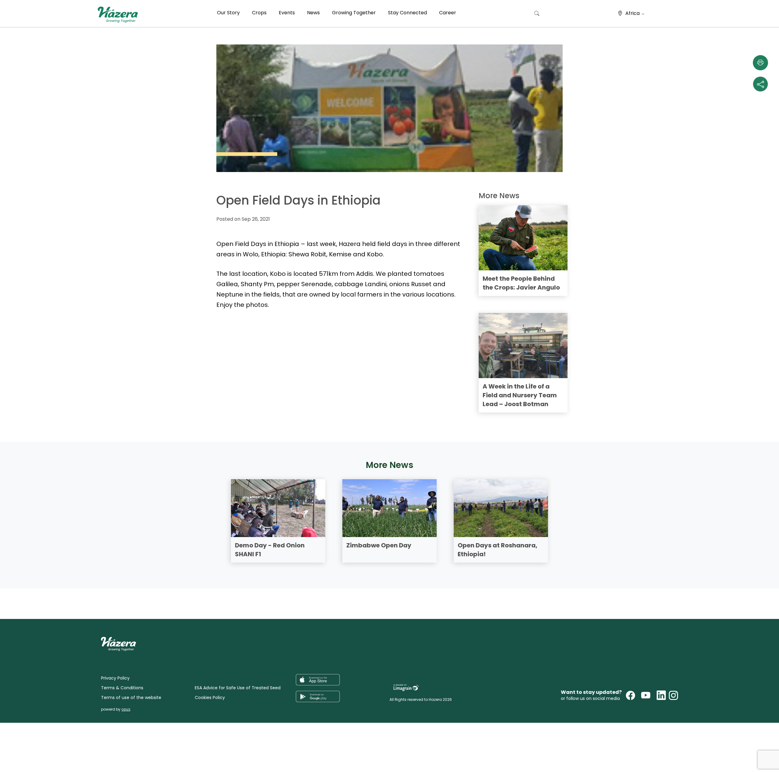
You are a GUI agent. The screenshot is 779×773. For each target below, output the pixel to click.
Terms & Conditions (122, 688)
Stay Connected (407, 12)
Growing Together (354, 12)
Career (447, 12)
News (313, 12)
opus (125, 709)
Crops (259, 12)
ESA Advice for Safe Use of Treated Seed (238, 688)
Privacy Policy (115, 678)
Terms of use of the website (131, 697)
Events (287, 12)
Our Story (228, 12)
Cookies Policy (210, 697)
